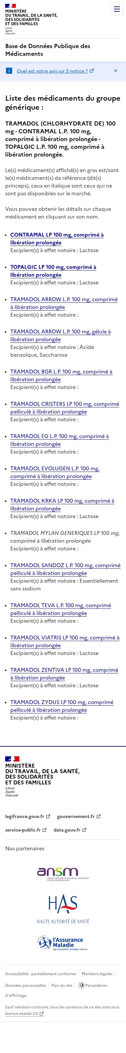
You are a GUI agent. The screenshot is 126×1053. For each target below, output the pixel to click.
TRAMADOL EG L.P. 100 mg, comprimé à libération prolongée (59, 440)
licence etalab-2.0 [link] (21, 1014)
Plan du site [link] (61, 985)
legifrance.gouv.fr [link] (24, 816)
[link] (63, 50)
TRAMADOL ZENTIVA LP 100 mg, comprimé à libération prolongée (64, 673)
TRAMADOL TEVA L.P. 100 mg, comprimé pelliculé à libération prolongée (60, 609)
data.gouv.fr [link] (67, 830)
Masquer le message (115, 71)
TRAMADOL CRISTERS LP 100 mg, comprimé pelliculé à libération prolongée (64, 407)
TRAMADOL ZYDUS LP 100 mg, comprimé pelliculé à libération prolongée (61, 706)
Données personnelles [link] (25, 985)
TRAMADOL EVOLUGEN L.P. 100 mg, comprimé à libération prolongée (55, 472)
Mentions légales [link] (97, 974)
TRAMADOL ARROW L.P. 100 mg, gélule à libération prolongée (60, 335)
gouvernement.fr (76, 816)
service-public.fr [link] (23, 830)
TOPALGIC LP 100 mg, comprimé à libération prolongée (53, 271)
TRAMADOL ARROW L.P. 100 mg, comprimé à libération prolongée (64, 303)
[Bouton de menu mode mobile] (116, 9)
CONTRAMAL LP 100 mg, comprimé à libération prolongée (57, 238)
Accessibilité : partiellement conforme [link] (40, 974)
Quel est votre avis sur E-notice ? (52, 71)
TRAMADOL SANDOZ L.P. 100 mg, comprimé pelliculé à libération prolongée (65, 569)
